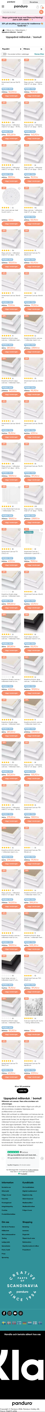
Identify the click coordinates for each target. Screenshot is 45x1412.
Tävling (4, 1238)
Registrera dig (27, 1195)
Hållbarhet (5, 1230)
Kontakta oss (6, 1187)
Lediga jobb (6, 1242)
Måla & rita (10, 30)
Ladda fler (22, 1091)
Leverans (25, 1230)
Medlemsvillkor (27, 1203)
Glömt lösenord (27, 1199)
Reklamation (26, 1242)
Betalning (25, 1227)
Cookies (4, 1210)
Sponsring (5, 1257)
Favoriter (5, 1199)
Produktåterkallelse (8, 1214)
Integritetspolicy (7, 1206)
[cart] (41, 6)
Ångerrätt (25, 1234)
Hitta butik (5, 1191)
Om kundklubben (28, 1187)
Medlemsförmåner (28, 1206)
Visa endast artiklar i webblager (18, 54)
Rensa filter (39, 54)
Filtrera (27, 49)
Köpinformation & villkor (30, 1246)
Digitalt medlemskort (29, 1191)
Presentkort (26, 1250)
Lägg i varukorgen (11, 96)
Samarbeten (6, 1246)
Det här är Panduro (8, 1227)
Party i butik (6, 1250)
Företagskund (6, 1203)
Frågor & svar (6, 1195)
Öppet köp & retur (28, 1238)
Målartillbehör (20, 30)
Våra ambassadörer (8, 1234)
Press (3, 1254)
